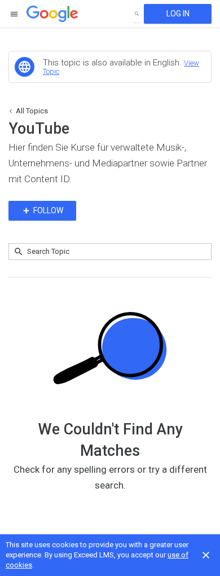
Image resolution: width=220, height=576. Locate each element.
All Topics (32, 111)
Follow (47, 210)
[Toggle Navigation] (15, 14)
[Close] (205, 555)
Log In (178, 13)
